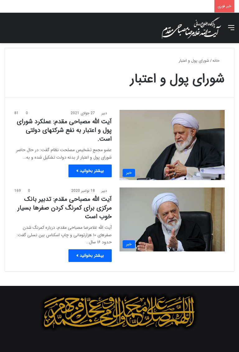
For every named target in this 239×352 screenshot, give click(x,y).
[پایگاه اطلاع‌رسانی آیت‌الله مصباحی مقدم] (191, 28)
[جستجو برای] (8, 30)
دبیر (104, 113)
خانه (217, 60)
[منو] (231, 30)
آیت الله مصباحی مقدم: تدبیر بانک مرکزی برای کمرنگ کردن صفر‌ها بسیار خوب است (64, 207)
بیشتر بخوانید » (90, 170)
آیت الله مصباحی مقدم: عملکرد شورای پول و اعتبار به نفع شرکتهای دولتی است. (64, 130)
